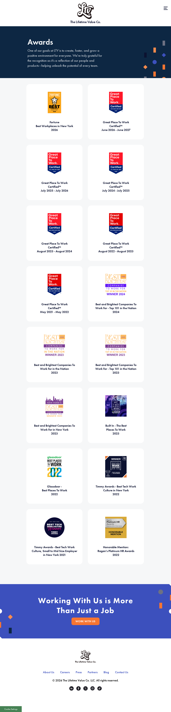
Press (79, 672)
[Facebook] (78, 689)
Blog (106, 672)
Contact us (121, 672)
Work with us (85, 621)
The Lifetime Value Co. (85, 22)
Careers (65, 672)
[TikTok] (99, 689)
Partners (93, 672)
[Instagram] (92, 689)
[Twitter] (85, 689)
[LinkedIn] (71, 689)
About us (48, 672)
